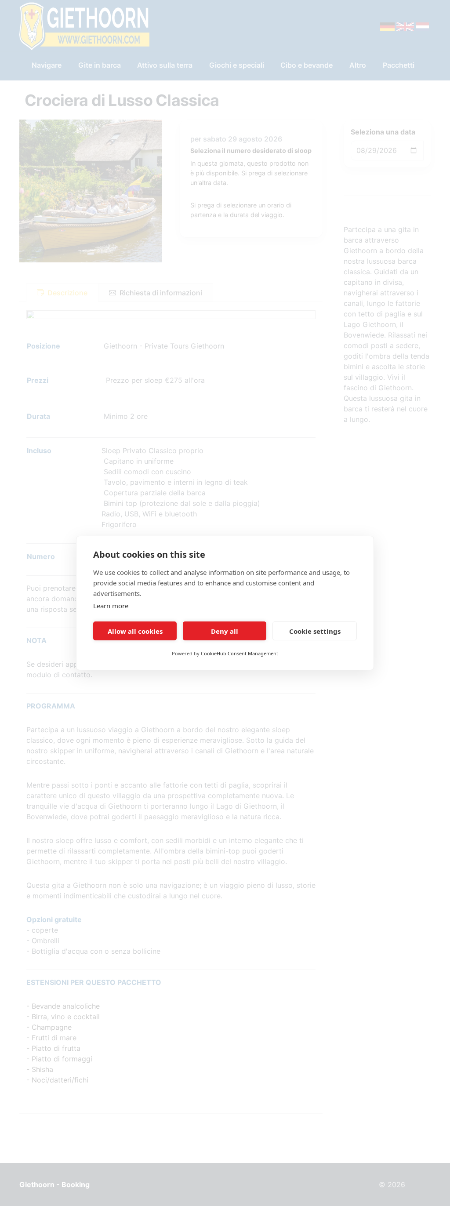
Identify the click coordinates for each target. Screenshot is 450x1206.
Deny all (224, 631)
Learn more (110, 605)
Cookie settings (315, 631)
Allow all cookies (135, 631)
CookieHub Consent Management (239, 653)
